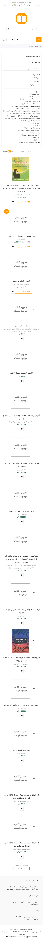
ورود (4, 40)
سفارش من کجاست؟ (29, 5)
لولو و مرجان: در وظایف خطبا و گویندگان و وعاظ (21, 705)
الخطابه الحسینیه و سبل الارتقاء (21, 373)
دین (36, 81)
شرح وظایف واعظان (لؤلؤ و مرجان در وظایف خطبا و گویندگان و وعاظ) (21, 659)
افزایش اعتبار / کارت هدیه (15, 5)
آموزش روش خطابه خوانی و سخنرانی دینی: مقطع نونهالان (21, 417)
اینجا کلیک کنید (15, 917)
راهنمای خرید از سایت (32, 919)
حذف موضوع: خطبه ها (32, 56)
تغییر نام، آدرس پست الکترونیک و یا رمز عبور (25, 902)
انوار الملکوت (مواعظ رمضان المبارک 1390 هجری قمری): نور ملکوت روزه (21, 796)
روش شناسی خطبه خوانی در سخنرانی (21, 236)
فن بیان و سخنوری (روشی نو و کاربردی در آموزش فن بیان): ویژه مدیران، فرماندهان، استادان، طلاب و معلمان (21, 188)
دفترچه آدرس (34, 904)
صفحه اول (30, 929)
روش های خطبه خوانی (21, 750)
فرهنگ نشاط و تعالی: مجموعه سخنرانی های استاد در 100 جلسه (21, 611)
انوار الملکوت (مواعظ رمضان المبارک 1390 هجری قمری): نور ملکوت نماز (21, 844)
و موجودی (4, 151)
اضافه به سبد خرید (23, 202)
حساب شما (38, 5)
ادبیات (36, 77)
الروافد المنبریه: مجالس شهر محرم (21, 511)
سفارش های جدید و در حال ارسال (19, 887)
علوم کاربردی (34, 85)
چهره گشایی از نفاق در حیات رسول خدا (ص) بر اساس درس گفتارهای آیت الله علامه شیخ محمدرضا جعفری (21, 559)
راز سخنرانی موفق (21, 325)
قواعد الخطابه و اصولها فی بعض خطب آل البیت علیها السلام (21, 465)
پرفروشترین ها (14, 929)
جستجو (37, 46)
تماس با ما (4, 5)
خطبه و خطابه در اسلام (21, 281)
